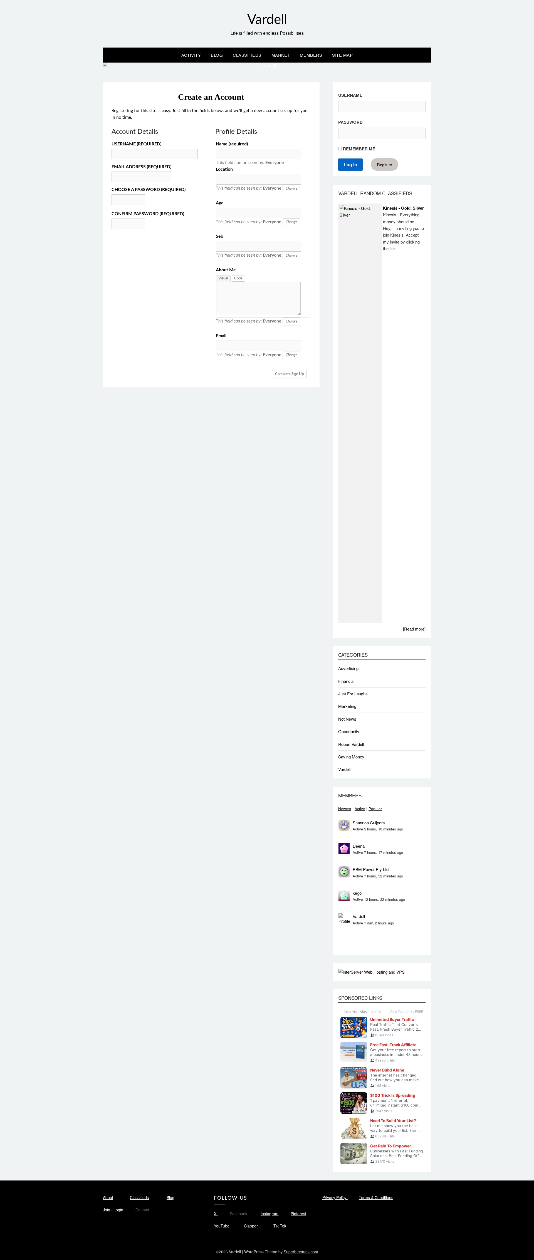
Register (384, 164)
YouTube (221, 1226)
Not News (347, 719)
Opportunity (348, 731)
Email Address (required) (141, 167)
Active (360, 808)
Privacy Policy (335, 1197)
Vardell (267, 19)
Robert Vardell (351, 744)
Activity (191, 55)
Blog (217, 55)
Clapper (251, 1226)
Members (311, 55)
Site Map (342, 55)
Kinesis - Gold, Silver (403, 208)
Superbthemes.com (301, 1251)
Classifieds (247, 55)
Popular (375, 808)
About (108, 1197)
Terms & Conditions (376, 1197)
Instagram (269, 1213)
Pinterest (298, 1213)
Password (350, 122)
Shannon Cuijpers (369, 822)
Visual (223, 278)
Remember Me (358, 149)
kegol (357, 893)
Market (280, 55)
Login (118, 1209)
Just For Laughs (353, 693)
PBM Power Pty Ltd (371, 869)
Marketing (347, 706)
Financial (346, 681)
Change (291, 188)
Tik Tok (279, 1226)
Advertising (348, 668)
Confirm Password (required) (148, 214)
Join (106, 1209)
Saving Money (351, 757)
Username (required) (136, 144)
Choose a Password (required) (149, 189)
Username (350, 95)
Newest (344, 808)
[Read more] (414, 629)
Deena (359, 846)
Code (238, 278)
